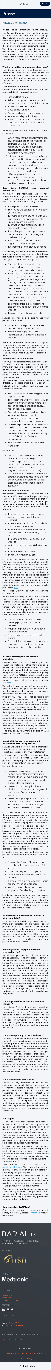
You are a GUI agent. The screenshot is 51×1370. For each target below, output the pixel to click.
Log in (44, 3)
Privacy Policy (36, 1353)
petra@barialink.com (12, 1167)
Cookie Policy (26, 1359)
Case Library (6, 1297)
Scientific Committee (10, 1300)
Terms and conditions (17, 1353)
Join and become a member (12, 1339)
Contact (5, 1320)
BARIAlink (24, 3)
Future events (7, 1295)
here (32, 183)
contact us (43, 707)
